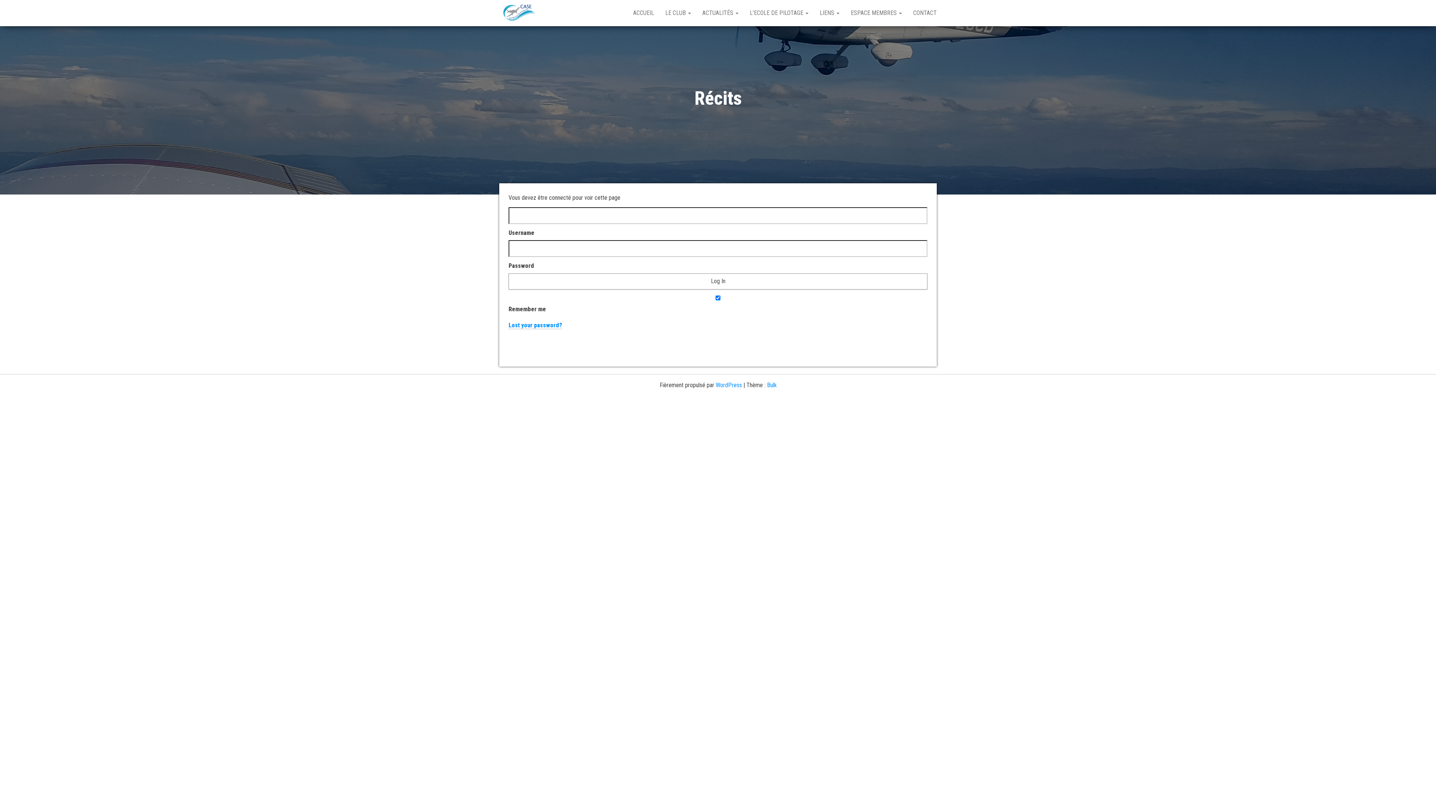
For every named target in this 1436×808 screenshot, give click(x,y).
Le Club (676, 12)
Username (521, 232)
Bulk (772, 385)
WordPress (729, 385)
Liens (828, 12)
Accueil (643, 12)
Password (521, 265)
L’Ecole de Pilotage (777, 12)
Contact (925, 12)
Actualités (718, 12)
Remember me (527, 309)
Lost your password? (535, 325)
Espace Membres (874, 12)
